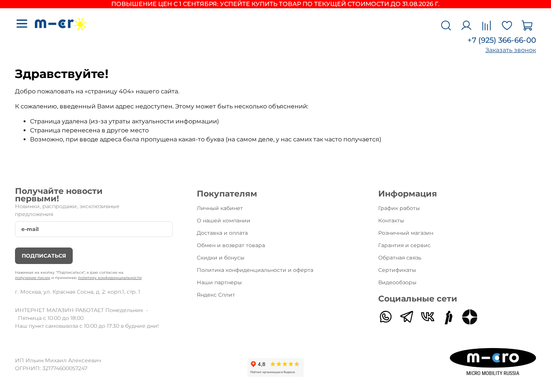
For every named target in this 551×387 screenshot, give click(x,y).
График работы (399, 208)
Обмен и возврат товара (231, 245)
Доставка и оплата (222, 233)
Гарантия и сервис (404, 245)
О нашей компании (223, 220)
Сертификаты (397, 270)
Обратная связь (399, 257)
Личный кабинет (220, 208)
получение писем (32, 277)
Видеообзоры (397, 282)
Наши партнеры (219, 282)
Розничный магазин (405, 233)
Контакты (391, 220)
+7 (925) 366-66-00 (501, 40)
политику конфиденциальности (110, 277)
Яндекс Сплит (216, 294)
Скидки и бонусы (220, 257)
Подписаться (44, 255)
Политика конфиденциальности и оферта (255, 270)
